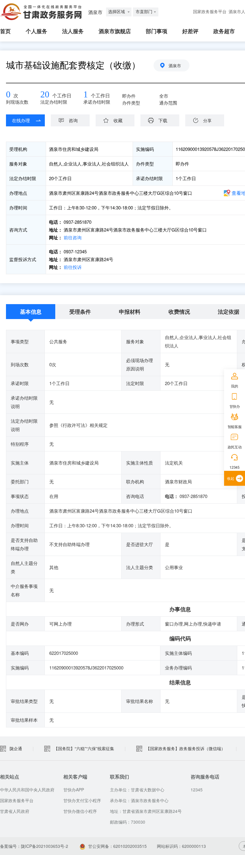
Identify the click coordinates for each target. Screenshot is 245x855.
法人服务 (73, 31)
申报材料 (129, 311)
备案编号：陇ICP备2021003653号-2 (34, 846)
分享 (207, 120)
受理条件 (80, 311)
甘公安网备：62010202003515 (117, 846)
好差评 (190, 31)
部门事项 (156, 31)
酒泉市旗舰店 (115, 31)
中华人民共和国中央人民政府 (27, 790)
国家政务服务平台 (209, 12)
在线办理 (21, 120)
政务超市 (224, 31)
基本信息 (31, 311)
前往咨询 (72, 237)
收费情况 (179, 311)
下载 (162, 120)
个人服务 (36, 31)
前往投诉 (72, 267)
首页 (5, 31)
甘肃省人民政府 (14, 811)
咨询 (73, 120)
